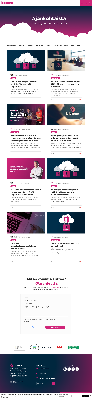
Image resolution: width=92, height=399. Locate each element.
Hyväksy (85, 396)
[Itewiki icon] (77, 369)
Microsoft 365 (57, 45)
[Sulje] (90, 396)
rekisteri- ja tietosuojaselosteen (46, 319)
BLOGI (13, 78)
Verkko (48, 45)
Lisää (78, 45)
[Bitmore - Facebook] (69, 369)
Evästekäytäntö (13, 381)
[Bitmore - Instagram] (73, 369)
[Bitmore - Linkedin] (65, 369)
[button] (37, 3)
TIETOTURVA (55, 78)
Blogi (72, 45)
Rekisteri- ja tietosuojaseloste (16, 382)
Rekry (66, 45)
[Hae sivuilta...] (53, 383)
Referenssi (39, 45)
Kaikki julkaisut (11, 45)
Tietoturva (30, 45)
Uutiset (21, 45)
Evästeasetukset (76, 396)
